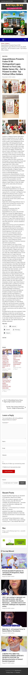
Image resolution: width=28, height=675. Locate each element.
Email (3, 448)
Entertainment (7, 625)
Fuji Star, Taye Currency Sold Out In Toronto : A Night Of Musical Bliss (15, 407)
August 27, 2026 (6, 633)
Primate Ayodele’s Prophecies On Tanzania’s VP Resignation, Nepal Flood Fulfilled (13, 572)
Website (4, 455)
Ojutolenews (18, 670)
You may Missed (8, 551)
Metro (13, 625)
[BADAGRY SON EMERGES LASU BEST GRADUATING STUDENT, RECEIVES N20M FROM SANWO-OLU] (18, 351)
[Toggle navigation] (3, 40)
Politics (4, 56)
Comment (5, 422)
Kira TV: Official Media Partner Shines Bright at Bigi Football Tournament (13, 401)
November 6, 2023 (6, 77)
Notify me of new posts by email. (12, 467)
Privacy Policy (9, 672)
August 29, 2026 (6, 576)
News (4, 567)
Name (3, 441)
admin (13, 77)
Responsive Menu (25, 1)
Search (4, 479)
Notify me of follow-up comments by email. (13, 463)
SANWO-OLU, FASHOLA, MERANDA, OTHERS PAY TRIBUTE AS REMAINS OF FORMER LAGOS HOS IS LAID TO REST (6, 361)
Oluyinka (18, 672)
